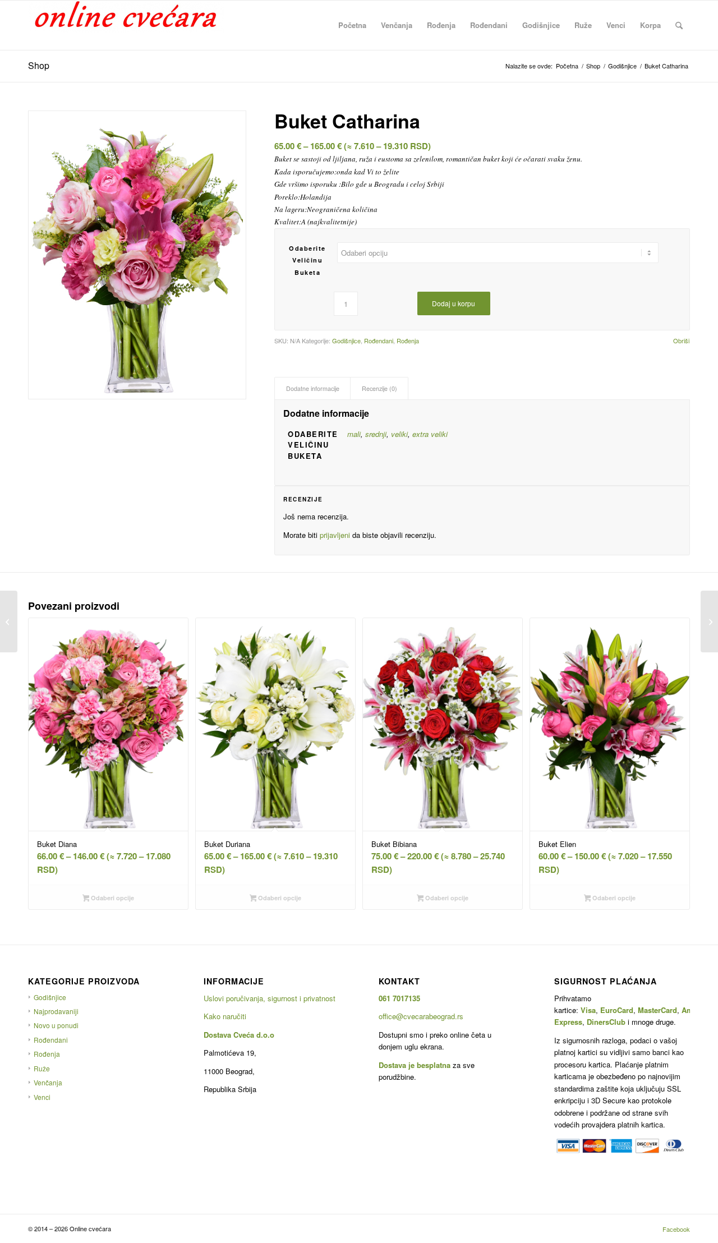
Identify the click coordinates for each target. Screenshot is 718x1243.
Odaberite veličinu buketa (307, 260)
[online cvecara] (126, 25)
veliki (399, 434)
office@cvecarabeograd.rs (421, 1016)
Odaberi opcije (111, 898)
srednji (375, 434)
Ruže (42, 1068)
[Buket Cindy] (709, 621)
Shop (38, 65)
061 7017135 (399, 998)
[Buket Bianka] (8, 621)
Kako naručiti (225, 1016)
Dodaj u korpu (453, 303)
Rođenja (408, 340)
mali (354, 434)
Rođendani (378, 340)
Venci (42, 1097)
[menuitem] (352, 25)
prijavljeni (335, 535)
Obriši (681, 341)
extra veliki (430, 434)
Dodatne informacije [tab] (312, 388)
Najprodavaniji (56, 1011)
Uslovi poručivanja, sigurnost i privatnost (269, 998)
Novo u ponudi (56, 1025)
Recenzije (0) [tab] (379, 388)
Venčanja (48, 1082)
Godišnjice (346, 340)
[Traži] (679, 25)
